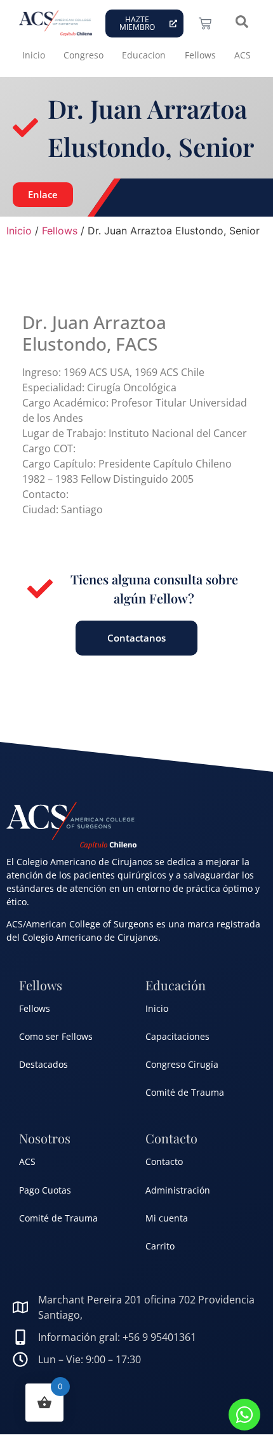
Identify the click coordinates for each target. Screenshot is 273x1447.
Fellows (200, 55)
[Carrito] (205, 23)
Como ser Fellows (56, 1036)
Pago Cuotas (45, 1190)
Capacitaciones (177, 1036)
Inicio (33, 55)
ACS (242, 55)
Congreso (83, 55)
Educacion (144, 55)
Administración (177, 1190)
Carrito (160, 1246)
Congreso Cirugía (181, 1064)
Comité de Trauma (184, 1092)
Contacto (164, 1161)
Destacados (43, 1064)
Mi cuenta (166, 1218)
